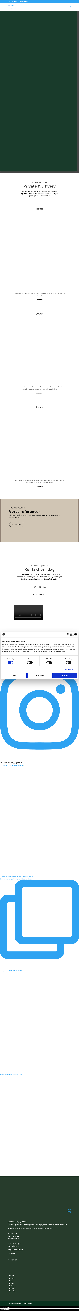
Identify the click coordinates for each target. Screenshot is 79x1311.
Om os (11, 1288)
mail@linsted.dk (39, 594)
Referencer (13, 1286)
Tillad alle (64, 675)
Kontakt (12, 1291)
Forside (11, 1278)
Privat (11, 1281)
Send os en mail (5, 1310)
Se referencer (17, 524)
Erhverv (12, 1283)
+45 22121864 (13, 1)
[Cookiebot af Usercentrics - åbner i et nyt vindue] (68, 634)
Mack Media (28, 1303)
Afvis (14, 675)
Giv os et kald (5, 1307)
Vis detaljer (69, 669)
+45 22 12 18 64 (13, 1236)
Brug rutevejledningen (15, 1250)
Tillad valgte (39, 675)
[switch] (30, 662)
